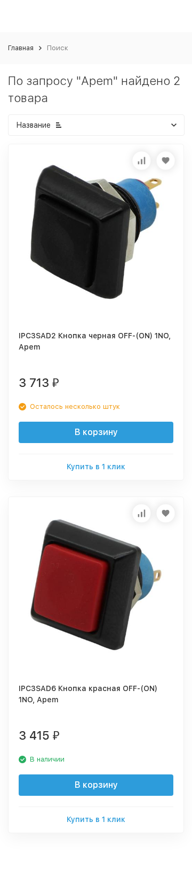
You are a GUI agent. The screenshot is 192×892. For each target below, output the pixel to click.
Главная (21, 48)
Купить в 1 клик (96, 466)
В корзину (96, 432)
